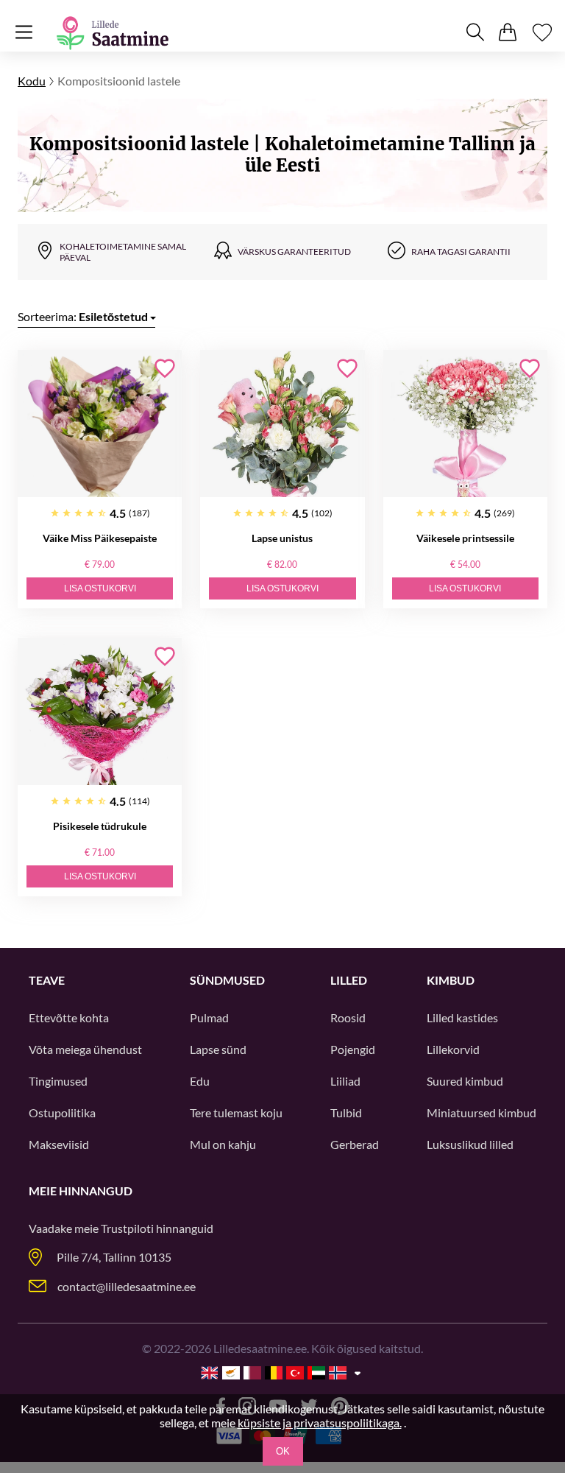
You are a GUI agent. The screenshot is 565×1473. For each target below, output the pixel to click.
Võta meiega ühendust (85, 1049)
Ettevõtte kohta (69, 1017)
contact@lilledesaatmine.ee (126, 1286)
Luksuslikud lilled (470, 1144)
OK (283, 1451)
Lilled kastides (462, 1017)
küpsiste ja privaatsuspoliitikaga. (320, 1423)
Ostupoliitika (62, 1112)
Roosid (348, 1017)
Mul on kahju (223, 1144)
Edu (200, 1081)
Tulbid (346, 1112)
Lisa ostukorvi (100, 588)
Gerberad (354, 1144)
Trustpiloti (127, 1228)
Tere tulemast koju (236, 1112)
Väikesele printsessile (465, 538)
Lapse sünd (218, 1049)
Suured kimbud (465, 1081)
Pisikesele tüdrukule (99, 826)
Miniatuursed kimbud (481, 1112)
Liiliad (345, 1081)
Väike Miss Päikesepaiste (100, 538)
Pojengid (352, 1049)
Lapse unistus (282, 538)
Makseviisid (59, 1144)
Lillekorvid (453, 1049)
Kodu (32, 81)
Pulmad (209, 1017)
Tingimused (58, 1081)
